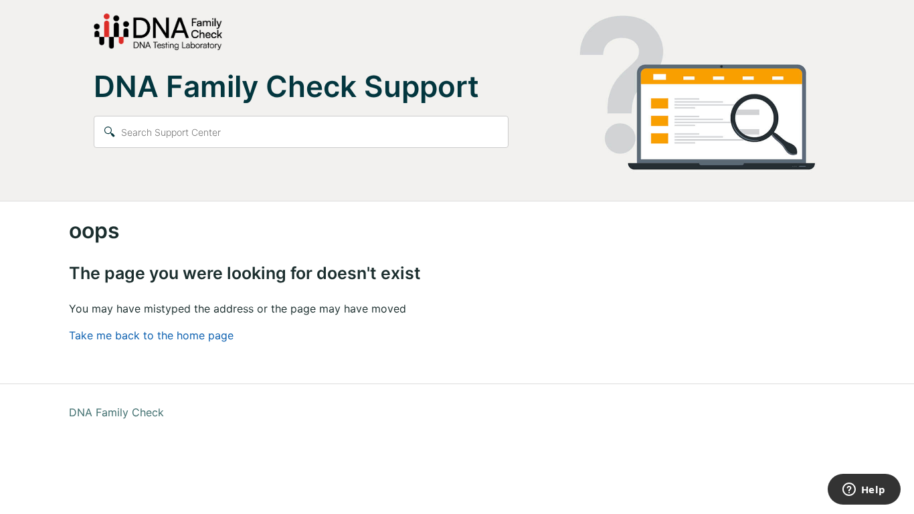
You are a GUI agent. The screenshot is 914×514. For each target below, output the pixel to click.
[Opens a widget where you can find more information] (864, 490)
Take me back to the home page (151, 335)
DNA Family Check (116, 412)
